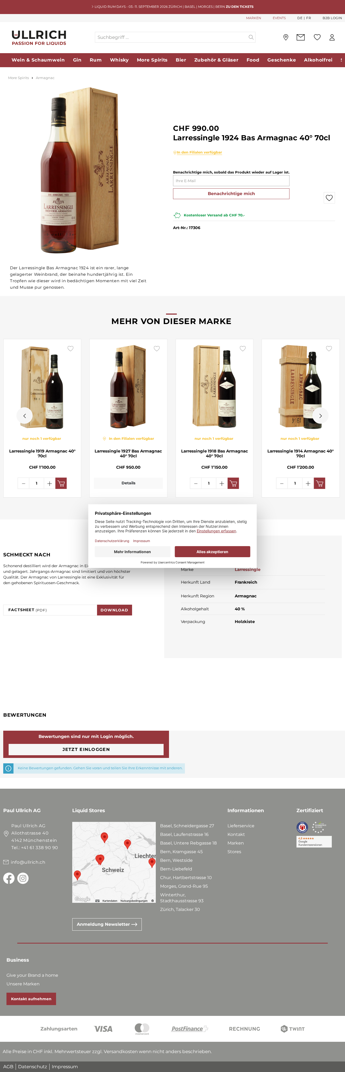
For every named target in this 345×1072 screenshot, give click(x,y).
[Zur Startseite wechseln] (48, 37)
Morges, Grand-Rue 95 (184, 886)
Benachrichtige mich (231, 193)
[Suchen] (251, 37)
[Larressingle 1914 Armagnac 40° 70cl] (300, 387)
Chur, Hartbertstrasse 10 (186, 877)
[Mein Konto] (332, 37)
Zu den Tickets (240, 7)
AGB (8, 1066)
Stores (234, 851)
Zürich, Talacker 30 (180, 909)
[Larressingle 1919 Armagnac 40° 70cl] (42, 387)
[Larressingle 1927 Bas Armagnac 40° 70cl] (128, 387)
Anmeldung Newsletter (104, 924)
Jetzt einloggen (86, 749)
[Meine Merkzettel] (317, 37)
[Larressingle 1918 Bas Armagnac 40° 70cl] (214, 387)
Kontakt (236, 834)
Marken (235, 843)
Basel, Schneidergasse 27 (187, 825)
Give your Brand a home (32, 975)
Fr (308, 18)
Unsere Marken (23, 983)
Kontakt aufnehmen (31, 998)
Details (128, 483)
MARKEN (253, 18)
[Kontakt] (300, 37)
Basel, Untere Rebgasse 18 (188, 843)
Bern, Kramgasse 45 (181, 851)
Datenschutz (32, 1066)
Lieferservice (240, 825)
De (299, 18)
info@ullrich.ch (28, 862)
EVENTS (279, 18)
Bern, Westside (176, 860)
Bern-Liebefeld (176, 869)
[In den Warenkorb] (61, 483)
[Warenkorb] (342, 37)
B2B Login (332, 18)
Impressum (65, 1066)
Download (115, 610)
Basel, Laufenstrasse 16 (184, 834)
